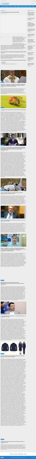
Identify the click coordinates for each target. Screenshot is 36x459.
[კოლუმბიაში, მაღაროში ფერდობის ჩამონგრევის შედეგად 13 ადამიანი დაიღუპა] (13, 433)
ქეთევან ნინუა (3, 62)
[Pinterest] (4, 34)
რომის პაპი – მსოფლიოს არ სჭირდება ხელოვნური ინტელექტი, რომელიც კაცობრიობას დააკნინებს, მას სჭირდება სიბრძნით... (31, 13)
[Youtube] (34, 1)
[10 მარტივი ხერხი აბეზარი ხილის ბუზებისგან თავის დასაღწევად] (13, 101)
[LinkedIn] (32, 457)
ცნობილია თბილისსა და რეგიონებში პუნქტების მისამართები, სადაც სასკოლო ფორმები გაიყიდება (31, 59)
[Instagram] (33, 1)
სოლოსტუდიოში (23, 457)
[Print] (11, 34)
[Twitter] (3, 34)
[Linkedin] (32, 1)
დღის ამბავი (2, 82)
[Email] (9, 34)
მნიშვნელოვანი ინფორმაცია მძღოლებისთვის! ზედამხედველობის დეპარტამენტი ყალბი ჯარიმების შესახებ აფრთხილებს (12, 283)
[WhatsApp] (6, 34)
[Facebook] (31, 1)
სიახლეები (3, 10)
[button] (34, 4)
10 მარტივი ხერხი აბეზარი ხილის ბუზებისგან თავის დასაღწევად (13, 109)
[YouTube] (34, 457)
